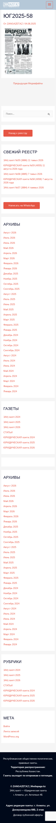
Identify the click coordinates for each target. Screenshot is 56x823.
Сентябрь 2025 (11, 289)
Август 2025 (9, 294)
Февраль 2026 (10, 263)
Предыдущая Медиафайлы (28, 83)
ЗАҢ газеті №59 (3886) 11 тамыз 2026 (23, 160)
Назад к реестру (18, 133)
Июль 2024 (9, 360)
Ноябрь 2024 (10, 340)
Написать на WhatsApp (22, 205)
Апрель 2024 (10, 376)
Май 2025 (8, 309)
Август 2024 (9, 355)
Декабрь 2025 (10, 273)
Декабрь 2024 (10, 335)
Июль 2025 (9, 299)
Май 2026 (8, 248)
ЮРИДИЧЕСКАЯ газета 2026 (19, 447)
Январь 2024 (10, 391)
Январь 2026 (10, 268)
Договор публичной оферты (28, 815)
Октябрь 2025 (10, 284)
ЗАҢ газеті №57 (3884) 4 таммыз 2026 (23, 187)
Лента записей (11, 731)
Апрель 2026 (10, 253)
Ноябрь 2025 (10, 279)
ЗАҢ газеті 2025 (11, 422)
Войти (6, 726)
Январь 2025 (10, 330)
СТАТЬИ (8, 432)
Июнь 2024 (9, 366)
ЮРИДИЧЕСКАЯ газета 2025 (19, 442)
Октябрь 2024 (10, 345)
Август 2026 (9, 232)
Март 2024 (9, 381)
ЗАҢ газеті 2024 (11, 417)
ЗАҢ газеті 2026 (11, 427)
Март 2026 (9, 258)
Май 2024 (8, 371)
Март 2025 (9, 319)
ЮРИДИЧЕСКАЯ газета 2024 (19, 437)
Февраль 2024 (10, 386)
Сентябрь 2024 (11, 350)
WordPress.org (11, 736)
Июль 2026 (9, 238)
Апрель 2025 (10, 314)
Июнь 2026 (9, 243)
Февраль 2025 (10, 325)
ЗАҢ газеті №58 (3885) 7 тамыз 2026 (22, 174)
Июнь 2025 (9, 304)
